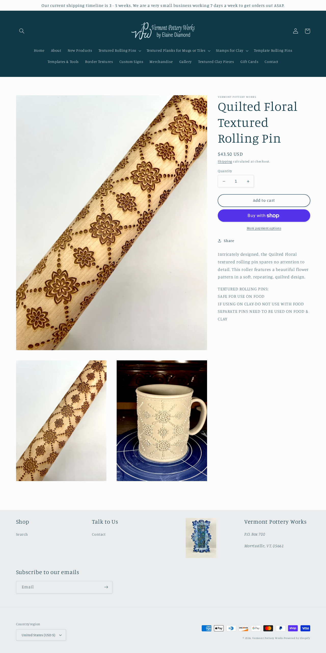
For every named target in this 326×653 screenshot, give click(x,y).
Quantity (225, 171)
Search (22, 534)
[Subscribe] (106, 587)
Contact (98, 534)
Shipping (225, 161)
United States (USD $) (39, 635)
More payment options (264, 228)
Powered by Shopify (297, 638)
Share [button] (229, 240)
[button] (22, 31)
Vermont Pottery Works (268, 638)
